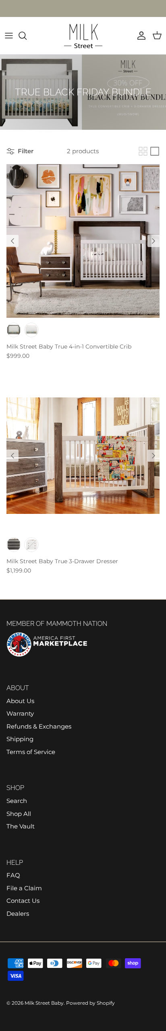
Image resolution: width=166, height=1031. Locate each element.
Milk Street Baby (44, 1003)
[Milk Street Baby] (83, 35)
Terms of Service (30, 752)
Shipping (19, 739)
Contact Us (22, 900)
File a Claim (24, 888)
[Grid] (143, 151)
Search (16, 801)
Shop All (18, 814)
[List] (155, 151)
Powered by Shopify (90, 1003)
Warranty (20, 713)
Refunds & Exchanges (38, 726)
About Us (20, 701)
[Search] (26, 35)
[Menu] (9, 35)
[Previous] (12, 241)
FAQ (13, 875)
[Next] (153, 241)
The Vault (20, 826)
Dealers (17, 913)
